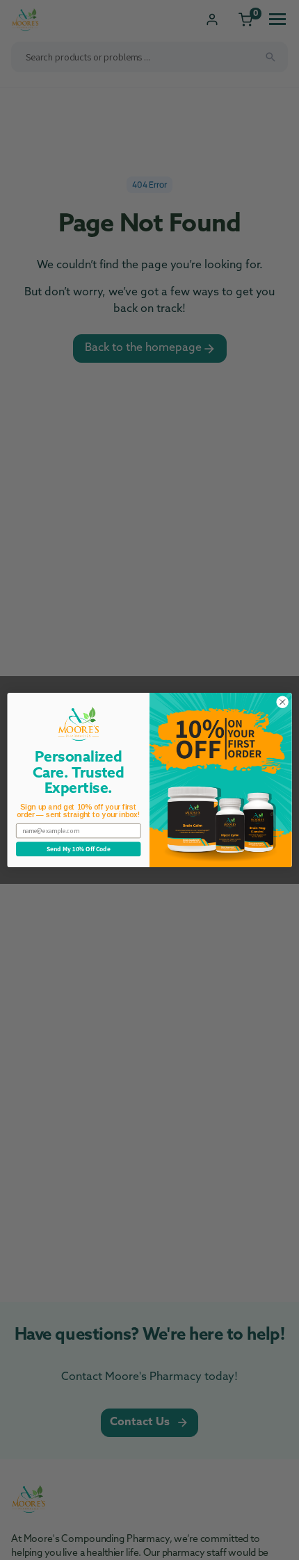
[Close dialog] (282, 702)
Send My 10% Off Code (78, 849)
